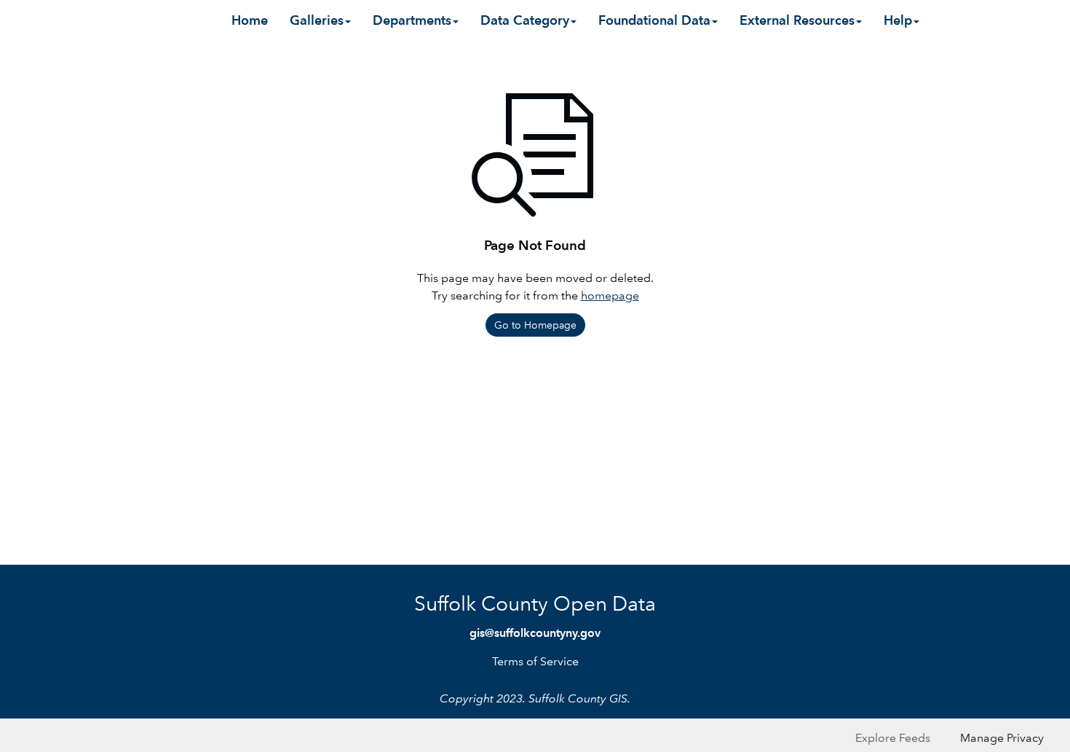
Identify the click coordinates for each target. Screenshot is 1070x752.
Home (249, 20)
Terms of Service (535, 661)
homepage (610, 295)
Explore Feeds (892, 738)
